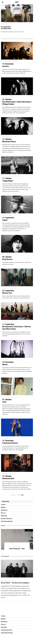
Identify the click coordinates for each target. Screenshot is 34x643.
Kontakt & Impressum (6, 518)
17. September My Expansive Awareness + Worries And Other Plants (16, 326)
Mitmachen (4, 515)
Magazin (3, 507)
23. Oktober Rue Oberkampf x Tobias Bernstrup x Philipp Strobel (17, 101)
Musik (2, 23)
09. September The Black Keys (6, 27)
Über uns (3, 513)
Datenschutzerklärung (7, 521)
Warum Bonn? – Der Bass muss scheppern (15, 583)
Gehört (3, 525)
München (9, 580)
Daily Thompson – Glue (17, 548)
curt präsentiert (5, 61)
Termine (7, 23)
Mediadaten (4, 510)
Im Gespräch (5, 556)
